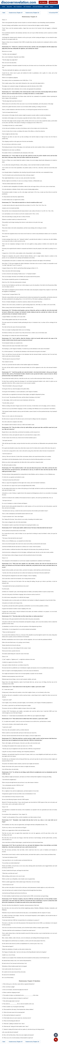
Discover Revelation (38, 6)
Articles (46, 6)
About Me (9, 6)
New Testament (18, 6)
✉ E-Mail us (43, 2)
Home (3, 6)
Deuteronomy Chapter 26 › (32, 12)
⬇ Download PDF (53, 12)
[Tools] (56, 1040)
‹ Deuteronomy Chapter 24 (15, 12)
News (51, 6)
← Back (3, 12)
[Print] (56, 1035)
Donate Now (53, 2)
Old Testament (27, 6)
